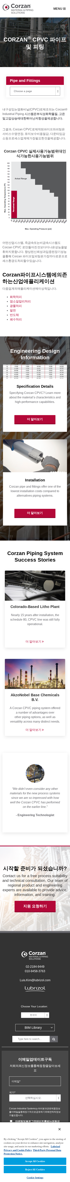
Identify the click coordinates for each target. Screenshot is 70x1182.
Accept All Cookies (35, 1161)
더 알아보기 (35, 419)
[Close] (59, 1129)
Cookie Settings (35, 1177)
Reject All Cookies (35, 1169)
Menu (58, 8)
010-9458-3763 (35, 971)
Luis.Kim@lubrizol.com (35, 980)
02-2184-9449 (35, 966)
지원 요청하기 (35, 906)
